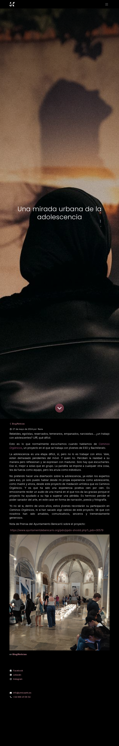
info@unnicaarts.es (22, 692)
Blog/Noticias (18, 423)
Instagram (17, 679)
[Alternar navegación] (107, 4)
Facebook (18, 670)
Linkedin (17, 675)
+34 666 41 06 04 (21, 697)
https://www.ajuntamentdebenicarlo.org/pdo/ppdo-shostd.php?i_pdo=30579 (56, 530)
